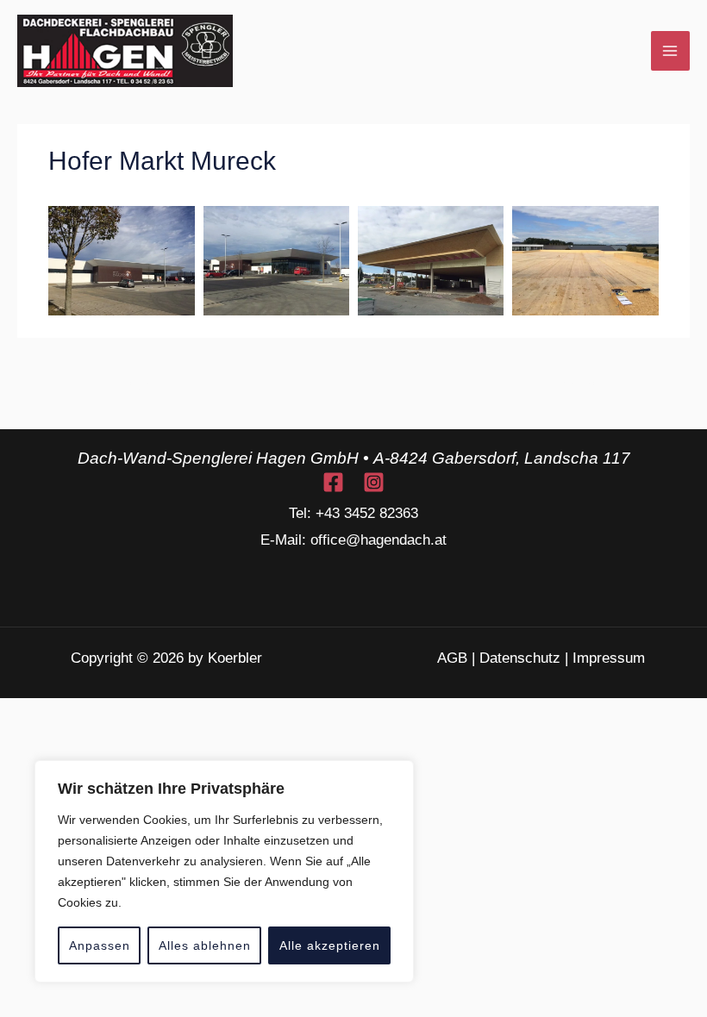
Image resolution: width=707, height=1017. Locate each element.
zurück (124, 385)
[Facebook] (333, 482)
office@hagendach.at (378, 540)
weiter (585, 385)
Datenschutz (519, 658)
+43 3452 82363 (367, 513)
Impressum (608, 658)
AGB (452, 658)
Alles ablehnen (205, 945)
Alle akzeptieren (329, 945)
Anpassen (99, 945)
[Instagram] (374, 482)
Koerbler (235, 658)
